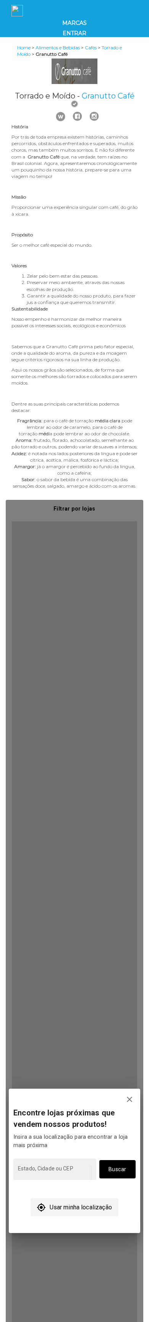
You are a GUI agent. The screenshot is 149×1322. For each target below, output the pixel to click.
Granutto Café (108, 95)
